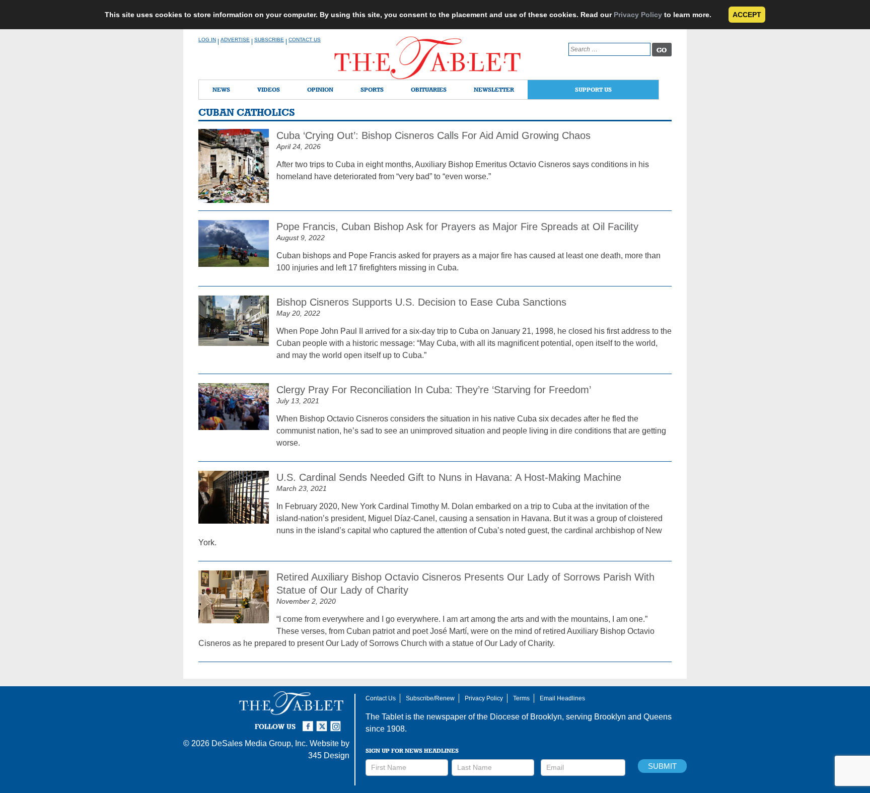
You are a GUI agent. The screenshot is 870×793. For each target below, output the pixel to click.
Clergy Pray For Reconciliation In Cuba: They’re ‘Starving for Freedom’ (433, 389)
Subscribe (269, 39)
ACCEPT (747, 15)
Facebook (309, 722)
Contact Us (304, 39)
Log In (207, 39)
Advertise (235, 39)
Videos (268, 89)
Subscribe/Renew (430, 698)
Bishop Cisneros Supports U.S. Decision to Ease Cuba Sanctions (421, 302)
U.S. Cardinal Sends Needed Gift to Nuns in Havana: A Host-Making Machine (448, 477)
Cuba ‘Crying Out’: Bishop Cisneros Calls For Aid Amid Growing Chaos (433, 135)
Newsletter (494, 89)
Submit (662, 766)
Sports (372, 89)
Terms (521, 698)
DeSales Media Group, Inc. (259, 743)
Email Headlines (562, 698)
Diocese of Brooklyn (526, 716)
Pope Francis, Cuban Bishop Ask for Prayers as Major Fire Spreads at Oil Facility (457, 226)
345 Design (328, 755)
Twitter (323, 722)
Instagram (337, 722)
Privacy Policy (638, 15)
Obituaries (429, 89)
